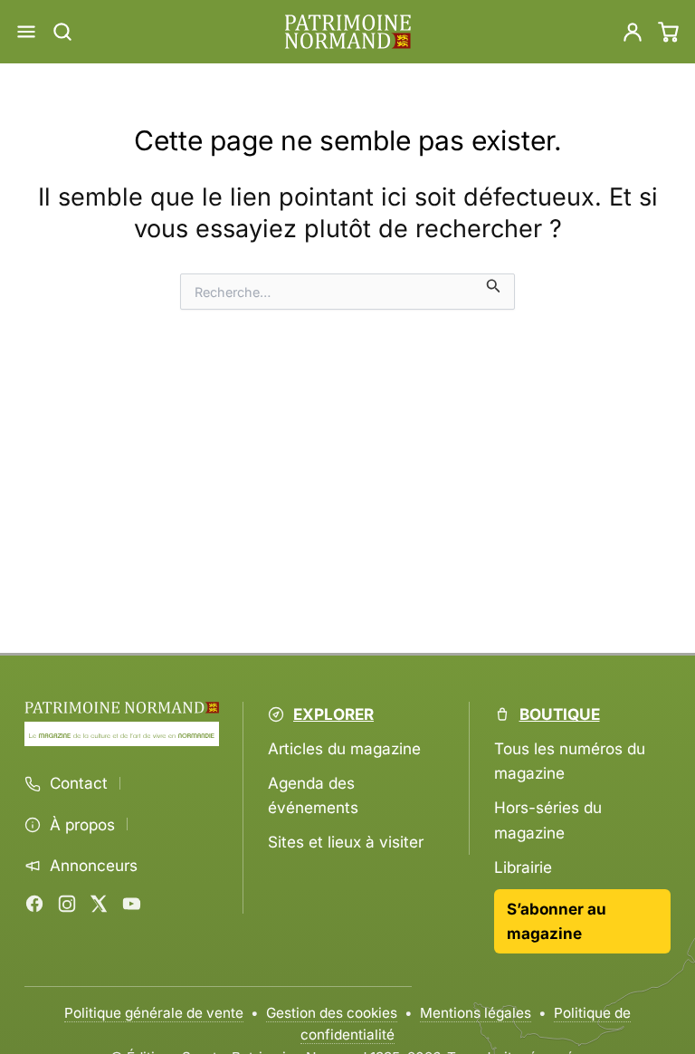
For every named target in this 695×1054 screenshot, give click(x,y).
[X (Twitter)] (99, 904)
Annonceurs (94, 866)
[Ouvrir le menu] (26, 31)
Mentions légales (475, 1012)
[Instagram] (67, 904)
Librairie (523, 867)
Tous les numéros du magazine (569, 760)
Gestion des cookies (331, 1012)
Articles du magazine (344, 748)
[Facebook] (34, 904)
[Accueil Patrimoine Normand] (121, 708)
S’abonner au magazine (556, 921)
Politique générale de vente (153, 1012)
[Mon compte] (632, 31)
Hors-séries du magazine (548, 819)
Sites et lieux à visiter (346, 841)
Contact (79, 783)
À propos (82, 825)
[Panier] (669, 31)
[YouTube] (131, 904)
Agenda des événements (313, 795)
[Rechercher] (62, 31)
